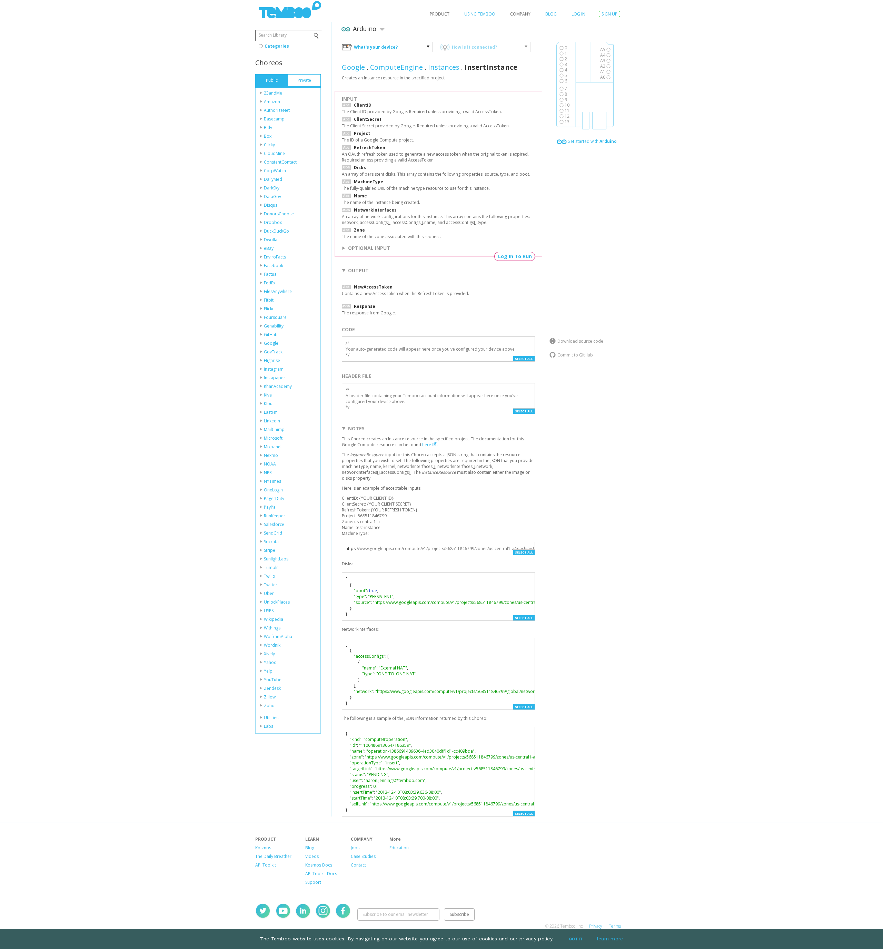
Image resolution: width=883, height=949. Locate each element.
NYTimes (272, 481)
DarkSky (271, 188)
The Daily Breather (273, 856)
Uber (269, 593)
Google (271, 343)
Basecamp (274, 119)
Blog (551, 14)
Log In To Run (515, 256)
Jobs (355, 848)
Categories (277, 46)
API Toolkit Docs (321, 874)
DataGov (272, 196)
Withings (272, 628)
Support (313, 882)
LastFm (271, 412)
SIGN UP (609, 14)
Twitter (270, 585)
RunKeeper (274, 516)
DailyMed (273, 179)
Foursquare (275, 317)
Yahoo (270, 662)
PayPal (270, 507)
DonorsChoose (279, 214)
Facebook (273, 265)
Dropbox (273, 222)
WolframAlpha (278, 636)
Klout (269, 404)
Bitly (268, 127)
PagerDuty (274, 498)
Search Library (273, 35)
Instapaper (274, 378)
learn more (610, 938)
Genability (274, 326)
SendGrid (273, 533)
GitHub (271, 334)
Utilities (271, 718)
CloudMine (274, 153)
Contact (358, 865)
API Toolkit (265, 865)
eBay (269, 248)
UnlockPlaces (277, 602)
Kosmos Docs (318, 865)
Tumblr (271, 567)
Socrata (271, 542)
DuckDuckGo (276, 231)
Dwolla (270, 240)
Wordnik (272, 645)
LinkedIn (272, 421)
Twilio (269, 576)
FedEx (269, 283)
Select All (524, 358)
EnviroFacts (275, 257)
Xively (269, 654)
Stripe (269, 550)
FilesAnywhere (278, 291)
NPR (268, 473)
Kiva (268, 395)
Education (399, 848)
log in (578, 14)
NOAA (270, 464)
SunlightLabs (276, 559)
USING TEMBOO (479, 14)
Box (267, 136)
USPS (269, 611)
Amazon (272, 102)
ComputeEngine (396, 67)
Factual (271, 274)
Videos (312, 856)
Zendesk (272, 688)
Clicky (269, 145)
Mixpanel (272, 447)
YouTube (272, 680)
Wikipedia (273, 619)
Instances (443, 67)
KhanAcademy (278, 386)
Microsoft (273, 438)
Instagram (274, 369)
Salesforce (274, 524)
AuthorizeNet (277, 110)
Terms (615, 926)
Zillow (270, 697)
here (426, 445)
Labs (268, 726)
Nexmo (271, 455)
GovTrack (273, 352)
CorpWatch (275, 171)
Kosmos (263, 848)
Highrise (272, 360)
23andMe (273, 93)
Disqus (270, 205)
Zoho (269, 705)
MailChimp (274, 429)
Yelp (268, 671)
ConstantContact (280, 162)
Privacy (595, 926)
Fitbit (269, 300)
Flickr (269, 309)
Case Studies (363, 856)
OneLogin (273, 490)
